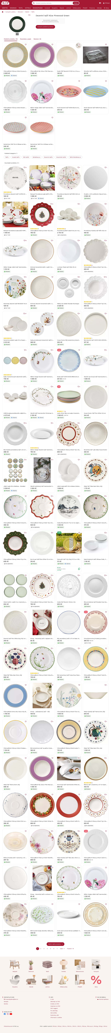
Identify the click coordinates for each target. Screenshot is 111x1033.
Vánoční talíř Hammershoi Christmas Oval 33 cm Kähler (46, 413)
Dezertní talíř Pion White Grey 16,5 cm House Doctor (19, 638)
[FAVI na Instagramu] (7, 1014)
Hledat (76, 3)
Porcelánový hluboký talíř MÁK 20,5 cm (95, 230)
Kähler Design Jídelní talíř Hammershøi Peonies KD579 (46, 107)
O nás (52, 999)
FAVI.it (79, 1026)
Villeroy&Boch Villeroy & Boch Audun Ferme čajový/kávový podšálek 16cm (78, 748)
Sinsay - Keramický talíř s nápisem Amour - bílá (44, 638)
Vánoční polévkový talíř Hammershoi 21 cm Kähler (44, 486)
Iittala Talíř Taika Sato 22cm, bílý (13, 675)
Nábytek (15, 971)
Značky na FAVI (54, 1003)
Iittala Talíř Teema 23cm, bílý (12, 784)
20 (25, 204)
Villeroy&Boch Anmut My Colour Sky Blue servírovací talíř (20, 711)
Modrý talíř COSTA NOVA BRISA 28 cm (68, 376)
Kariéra (6, 1003)
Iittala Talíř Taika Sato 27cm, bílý (93, 748)
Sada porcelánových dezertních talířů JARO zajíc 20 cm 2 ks (47, 340)
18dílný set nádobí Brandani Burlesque (68, 303)
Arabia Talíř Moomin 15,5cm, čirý (66, 602)
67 (25, 313)
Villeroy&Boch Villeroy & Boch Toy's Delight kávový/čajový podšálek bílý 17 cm (52, 523)
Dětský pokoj (63, 986)
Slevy (96, 986)
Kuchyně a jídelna (11, 12)
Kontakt (6, 1001)
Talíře (32, 12)
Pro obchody (53, 1010)
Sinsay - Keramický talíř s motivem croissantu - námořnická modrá (49, 894)
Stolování (20, 12)
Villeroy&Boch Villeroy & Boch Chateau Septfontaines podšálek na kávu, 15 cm (26, 748)
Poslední (69, 948)
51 (52, 167)
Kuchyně (96, 971)
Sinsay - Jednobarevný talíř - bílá (40, 711)
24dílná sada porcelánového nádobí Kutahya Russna (18, 413)
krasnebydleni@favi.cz (12, 999)
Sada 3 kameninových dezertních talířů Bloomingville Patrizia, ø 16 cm (24, 376)
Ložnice (47, 986)
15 (25, 240)
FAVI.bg (96, 1026)
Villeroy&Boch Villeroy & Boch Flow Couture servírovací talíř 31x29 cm (77, 711)
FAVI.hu (69, 1026)
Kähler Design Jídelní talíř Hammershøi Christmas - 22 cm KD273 (22, 267)
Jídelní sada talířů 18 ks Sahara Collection (69, 486)
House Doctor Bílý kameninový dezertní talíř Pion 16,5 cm (73, 340)
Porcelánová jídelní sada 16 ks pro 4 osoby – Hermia (72, 230)
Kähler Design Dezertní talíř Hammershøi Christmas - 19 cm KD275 (49, 376)
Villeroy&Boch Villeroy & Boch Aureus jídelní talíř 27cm (19, 71)
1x (38, 447)
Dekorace (31, 971)
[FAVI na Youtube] (11, 1014)
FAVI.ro (64, 1026)
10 (52, 204)
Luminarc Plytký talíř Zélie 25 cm (66, 267)
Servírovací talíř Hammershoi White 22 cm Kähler (71, 784)
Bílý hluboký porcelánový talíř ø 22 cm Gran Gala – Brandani (21, 450)
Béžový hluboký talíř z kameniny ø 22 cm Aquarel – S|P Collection (23, 857)
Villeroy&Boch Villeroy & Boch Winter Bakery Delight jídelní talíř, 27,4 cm (51, 821)
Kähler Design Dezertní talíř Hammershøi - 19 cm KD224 (46, 450)
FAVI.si (105, 1026)
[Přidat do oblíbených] (25, 44)
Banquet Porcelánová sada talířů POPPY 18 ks (16, 230)
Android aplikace (103, 999)
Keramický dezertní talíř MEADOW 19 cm (15, 303)
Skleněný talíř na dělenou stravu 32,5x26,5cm (97, 71)
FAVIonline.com (8, 1026)
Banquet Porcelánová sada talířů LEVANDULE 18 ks (45, 194)
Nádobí (27, 12)
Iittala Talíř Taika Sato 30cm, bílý (93, 486)
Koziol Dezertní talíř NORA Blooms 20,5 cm (69, 107)
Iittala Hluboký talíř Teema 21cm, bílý (94, 711)
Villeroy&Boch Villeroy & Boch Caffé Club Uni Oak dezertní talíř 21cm (77, 821)
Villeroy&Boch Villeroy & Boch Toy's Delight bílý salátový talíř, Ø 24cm (50, 602)
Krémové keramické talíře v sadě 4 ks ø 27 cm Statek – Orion (48, 267)
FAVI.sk (55, 1026)
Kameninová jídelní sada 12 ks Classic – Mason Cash (19, 340)
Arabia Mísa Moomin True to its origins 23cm (70, 523)
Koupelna (14, 986)
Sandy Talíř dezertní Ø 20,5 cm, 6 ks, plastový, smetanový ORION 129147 (77, 71)
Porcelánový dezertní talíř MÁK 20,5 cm (68, 194)
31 (25, 167)
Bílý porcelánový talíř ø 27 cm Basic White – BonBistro (72, 638)
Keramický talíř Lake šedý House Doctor (95, 450)
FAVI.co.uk (90, 1026)
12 (25, 386)
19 (106, 277)
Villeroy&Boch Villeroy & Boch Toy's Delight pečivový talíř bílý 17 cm (76, 450)
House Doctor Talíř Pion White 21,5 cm (95, 413)
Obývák (31, 986)
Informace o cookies (56, 1017)
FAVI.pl (60, 1026)
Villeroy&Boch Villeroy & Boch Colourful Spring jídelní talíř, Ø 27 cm (76, 894)
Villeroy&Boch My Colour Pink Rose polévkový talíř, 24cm (46, 71)
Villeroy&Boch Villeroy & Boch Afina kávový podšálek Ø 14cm (21, 894)
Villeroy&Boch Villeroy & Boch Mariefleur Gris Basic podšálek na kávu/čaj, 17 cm (26, 931)
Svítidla (64, 971)
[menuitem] (5, 8)
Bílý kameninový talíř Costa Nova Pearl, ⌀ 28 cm (71, 675)
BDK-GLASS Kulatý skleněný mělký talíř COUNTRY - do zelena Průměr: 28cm (52, 931)
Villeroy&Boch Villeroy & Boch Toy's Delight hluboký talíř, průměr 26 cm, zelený (26, 559)
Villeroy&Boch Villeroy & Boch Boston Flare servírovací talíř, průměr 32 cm (25, 107)
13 (25, 423)
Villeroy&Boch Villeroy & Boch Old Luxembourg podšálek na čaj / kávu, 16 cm (26, 821)
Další (61, 948)
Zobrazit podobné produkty (45, 27)
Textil (47, 971)
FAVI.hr (74, 1026)
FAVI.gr (101, 1026)
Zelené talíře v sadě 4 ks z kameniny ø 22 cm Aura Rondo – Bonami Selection (26, 602)
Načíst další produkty (54, 944)
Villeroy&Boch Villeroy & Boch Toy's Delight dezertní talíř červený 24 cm (51, 230)
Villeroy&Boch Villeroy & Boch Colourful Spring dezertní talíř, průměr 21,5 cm (52, 675)
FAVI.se (84, 1026)
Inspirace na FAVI (55, 1006)
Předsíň (80, 986)
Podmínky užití (54, 1015)
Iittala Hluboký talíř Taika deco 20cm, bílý (69, 857)
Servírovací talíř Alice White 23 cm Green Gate (43, 559)
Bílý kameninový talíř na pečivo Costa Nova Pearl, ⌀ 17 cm (46, 748)
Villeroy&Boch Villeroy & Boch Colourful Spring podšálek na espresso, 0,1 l (25, 523)
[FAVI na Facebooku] (5, 1014)
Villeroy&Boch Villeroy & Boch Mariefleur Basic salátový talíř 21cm (49, 857)
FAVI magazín (54, 1008)
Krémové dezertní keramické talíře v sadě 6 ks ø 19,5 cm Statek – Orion (51, 303)
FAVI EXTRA (53, 1013)
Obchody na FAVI (55, 1001)
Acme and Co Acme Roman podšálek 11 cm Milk (71, 931)
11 (52, 350)
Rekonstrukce (80, 971)
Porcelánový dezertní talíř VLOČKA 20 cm (15, 194)
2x (65, 228)
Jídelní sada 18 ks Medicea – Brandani (14, 486)
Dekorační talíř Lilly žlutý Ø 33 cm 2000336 (69, 559)
